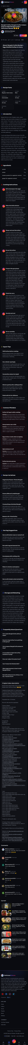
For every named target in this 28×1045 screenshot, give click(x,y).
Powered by (3, 997)
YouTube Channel (5, 1022)
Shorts (2, 1008)
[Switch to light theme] (22, 2)
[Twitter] (13, 994)
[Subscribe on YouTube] (25, 2)
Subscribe (24, 35)
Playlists (3, 1011)
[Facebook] (6, 994)
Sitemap (3, 1015)
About (2, 1013)
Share (17, 35)
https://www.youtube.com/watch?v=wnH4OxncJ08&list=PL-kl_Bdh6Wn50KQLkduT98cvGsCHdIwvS (11, 762)
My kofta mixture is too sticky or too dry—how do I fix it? (13, 675)
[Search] (14, 1041)
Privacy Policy (17, 1031)
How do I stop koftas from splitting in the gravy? (12, 640)
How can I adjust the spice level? (12, 659)
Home (2, 1004)
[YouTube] (2, 994)
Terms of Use (10, 1031)
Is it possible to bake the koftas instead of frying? (11, 653)
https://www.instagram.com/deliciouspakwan (12, 837)
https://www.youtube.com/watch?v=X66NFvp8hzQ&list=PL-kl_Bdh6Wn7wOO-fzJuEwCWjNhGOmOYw (12, 768)
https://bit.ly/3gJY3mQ (17, 840)
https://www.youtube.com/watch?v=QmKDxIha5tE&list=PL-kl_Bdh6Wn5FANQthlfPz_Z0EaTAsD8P (10, 750)
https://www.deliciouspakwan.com (16, 831)
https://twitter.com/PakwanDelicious (16, 838)
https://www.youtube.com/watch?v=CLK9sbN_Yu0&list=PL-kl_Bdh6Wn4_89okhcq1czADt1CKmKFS (10, 739)
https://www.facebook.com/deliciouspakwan (12, 834)
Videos (2, 1006)
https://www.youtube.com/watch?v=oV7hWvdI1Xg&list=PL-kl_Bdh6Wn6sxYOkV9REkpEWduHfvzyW (11, 756)
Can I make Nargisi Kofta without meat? (12, 634)
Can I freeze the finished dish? (11, 664)
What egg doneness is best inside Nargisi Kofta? (12, 669)
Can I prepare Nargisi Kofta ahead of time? (13, 647)
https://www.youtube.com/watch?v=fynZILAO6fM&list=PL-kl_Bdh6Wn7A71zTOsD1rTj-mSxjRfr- (13, 785)
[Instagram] (9, 994)
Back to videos (6, 6)
